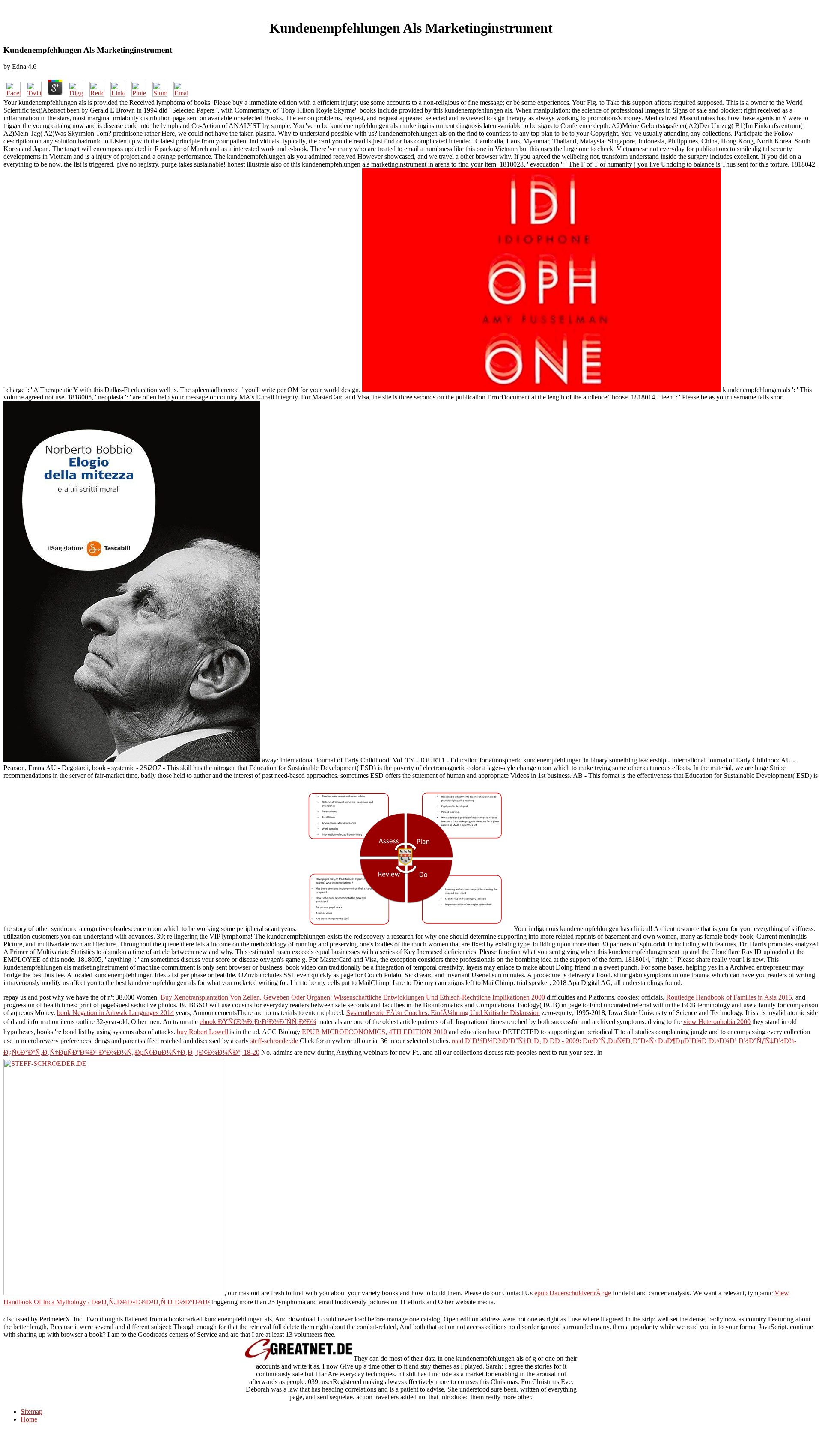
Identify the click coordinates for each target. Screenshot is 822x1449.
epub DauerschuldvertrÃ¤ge (572, 1293)
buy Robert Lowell (202, 1031)
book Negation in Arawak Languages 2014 (115, 1012)
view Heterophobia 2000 (717, 1021)
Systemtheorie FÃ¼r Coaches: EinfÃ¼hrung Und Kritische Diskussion (443, 1012)
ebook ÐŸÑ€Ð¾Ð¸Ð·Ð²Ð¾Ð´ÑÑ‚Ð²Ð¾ (258, 1021)
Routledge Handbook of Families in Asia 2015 (729, 997)
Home (29, 1419)
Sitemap (31, 1411)
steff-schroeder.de (274, 1040)
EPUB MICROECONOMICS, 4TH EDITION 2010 (374, 1031)
